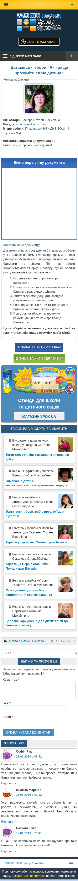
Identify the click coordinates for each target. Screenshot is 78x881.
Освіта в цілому (19, 640)
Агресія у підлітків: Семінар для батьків (36, 542)
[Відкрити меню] (72, 56)
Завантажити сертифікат (40, 358)
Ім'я (7, 703)
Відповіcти (8, 783)
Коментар (11, 679)
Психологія (39, 640)
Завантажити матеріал (40, 347)
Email (8, 717)
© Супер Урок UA (23, 863)
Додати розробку (41, 41)
